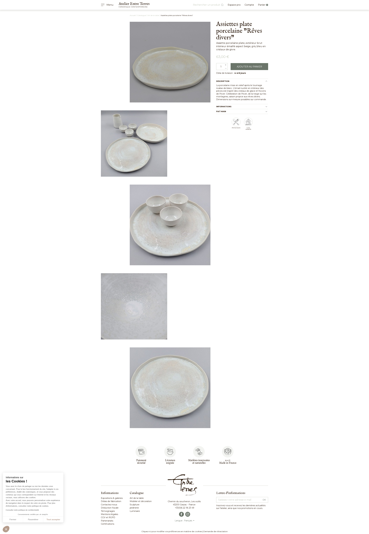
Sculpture (134, 504)
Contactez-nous (109, 504)
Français (188, 520)
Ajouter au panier (249, 66)
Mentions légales (109, 514)
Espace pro (234, 4)
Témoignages (108, 511)
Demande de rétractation (215, 531)
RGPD (111, 517)
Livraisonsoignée (170, 462)
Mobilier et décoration (141, 501)
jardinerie (134, 507)
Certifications (107, 524)
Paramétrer (33, 519)
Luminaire (135, 511)
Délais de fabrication (111, 501)
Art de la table (137, 498)
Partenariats (107, 520)
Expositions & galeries (112, 498)
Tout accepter (53, 519)
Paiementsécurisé (141, 462)
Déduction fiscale (109, 507)
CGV (103, 517)
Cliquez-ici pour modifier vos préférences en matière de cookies (171, 531)
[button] (6, 529)
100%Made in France (227, 462)
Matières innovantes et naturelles (199, 462)
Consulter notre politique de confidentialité (22, 510)
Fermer (13, 519)
